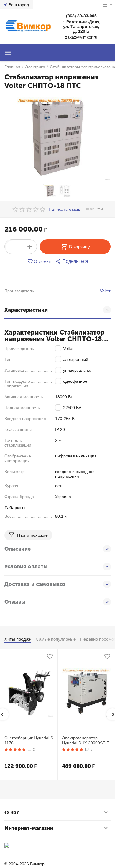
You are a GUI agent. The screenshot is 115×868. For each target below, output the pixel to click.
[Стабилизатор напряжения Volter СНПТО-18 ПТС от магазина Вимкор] (57, 137)
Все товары (8, 53)
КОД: (90, 209)
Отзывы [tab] (14, 602)
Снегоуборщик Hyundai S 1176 (28, 740)
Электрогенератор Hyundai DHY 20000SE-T (85, 740)
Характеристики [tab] (26, 310)
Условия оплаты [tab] (25, 566)
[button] (71, 261)
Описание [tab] (17, 549)
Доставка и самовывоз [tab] (35, 584)
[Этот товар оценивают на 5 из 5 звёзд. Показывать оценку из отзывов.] (15, 749)
